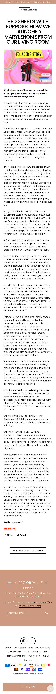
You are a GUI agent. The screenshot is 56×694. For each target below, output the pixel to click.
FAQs (26, 652)
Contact (28, 660)
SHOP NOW (9, 528)
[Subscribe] (46, 613)
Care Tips (36, 652)
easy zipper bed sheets (29, 435)
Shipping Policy (43, 648)
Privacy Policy (34, 656)
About (8, 648)
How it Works (20, 648)
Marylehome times (29, 550)
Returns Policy (15, 652)
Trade (31, 648)
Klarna (46, 656)
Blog (45, 652)
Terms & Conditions (16, 656)
